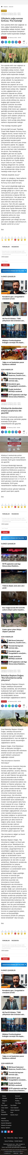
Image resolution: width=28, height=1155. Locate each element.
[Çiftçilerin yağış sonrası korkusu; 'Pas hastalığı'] (14, 54)
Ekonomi (11, 6)
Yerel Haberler (14, 1107)
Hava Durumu (5, 1120)
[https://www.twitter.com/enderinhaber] (5, 1132)
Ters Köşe (18, 1103)
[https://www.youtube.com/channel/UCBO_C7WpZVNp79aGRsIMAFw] (12, 1132)
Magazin (4, 1100)
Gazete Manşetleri (6, 1123)
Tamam (21, 1153)
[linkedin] (16, 42)
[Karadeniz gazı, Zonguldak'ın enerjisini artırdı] (14, 287)
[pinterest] (19, 42)
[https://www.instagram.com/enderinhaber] (8, 1132)
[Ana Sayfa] (1, 6)
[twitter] (6, 42)
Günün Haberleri (15, 1110)
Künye (16, 1138)
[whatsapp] (9, 42)
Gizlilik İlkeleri (18, 1141)
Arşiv (11, 1112)
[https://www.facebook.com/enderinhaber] (2, 1132)
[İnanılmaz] (21, 237)
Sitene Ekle (10, 1138)
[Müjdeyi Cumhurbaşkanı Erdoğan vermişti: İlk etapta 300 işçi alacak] (14, 331)
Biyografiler (4, 1114)
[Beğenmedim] (12, 237)
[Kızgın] (15, 237)
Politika (17, 1100)
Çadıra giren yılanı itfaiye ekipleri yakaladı (11, 631)
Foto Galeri (4, 1105)
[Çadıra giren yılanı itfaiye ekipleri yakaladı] (14, 620)
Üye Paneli (13, 1105)
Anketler (3, 1118)
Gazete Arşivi (14, 1115)
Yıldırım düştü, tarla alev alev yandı (13, 587)
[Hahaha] (18, 237)
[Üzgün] (25, 237)
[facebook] (2, 42)
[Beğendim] (2, 237)
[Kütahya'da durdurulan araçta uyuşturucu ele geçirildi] (14, 444)
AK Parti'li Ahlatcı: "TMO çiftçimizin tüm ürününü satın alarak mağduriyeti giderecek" (13, 320)
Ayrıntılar (16, 1153)
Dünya (4, 1096)
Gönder (5, 265)
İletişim (21, 1138)
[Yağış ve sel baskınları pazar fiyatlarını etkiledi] (14, 353)
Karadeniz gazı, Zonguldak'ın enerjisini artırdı (13, 298)
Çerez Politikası (9, 1141)
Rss (5, 1138)
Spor (3, 1103)
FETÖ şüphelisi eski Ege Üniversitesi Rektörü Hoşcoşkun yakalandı (11, 565)
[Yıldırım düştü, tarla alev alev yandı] (14, 576)
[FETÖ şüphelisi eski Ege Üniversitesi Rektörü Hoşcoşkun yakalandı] (14, 554)
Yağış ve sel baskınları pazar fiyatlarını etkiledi (13, 363)
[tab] (6, 247)
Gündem (4, 1098)
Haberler (6, 6)
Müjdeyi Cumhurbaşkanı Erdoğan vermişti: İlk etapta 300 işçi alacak (12, 342)
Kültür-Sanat (18, 1098)
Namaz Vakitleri (5, 1127)
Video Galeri (4, 1107)
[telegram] (12, 42)
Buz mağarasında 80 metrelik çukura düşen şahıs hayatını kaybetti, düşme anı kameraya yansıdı (13, 609)
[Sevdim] (9, 237)
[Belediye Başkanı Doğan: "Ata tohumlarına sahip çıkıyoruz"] (14, 718)
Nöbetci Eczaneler (6, 1125)
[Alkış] (5, 237)
